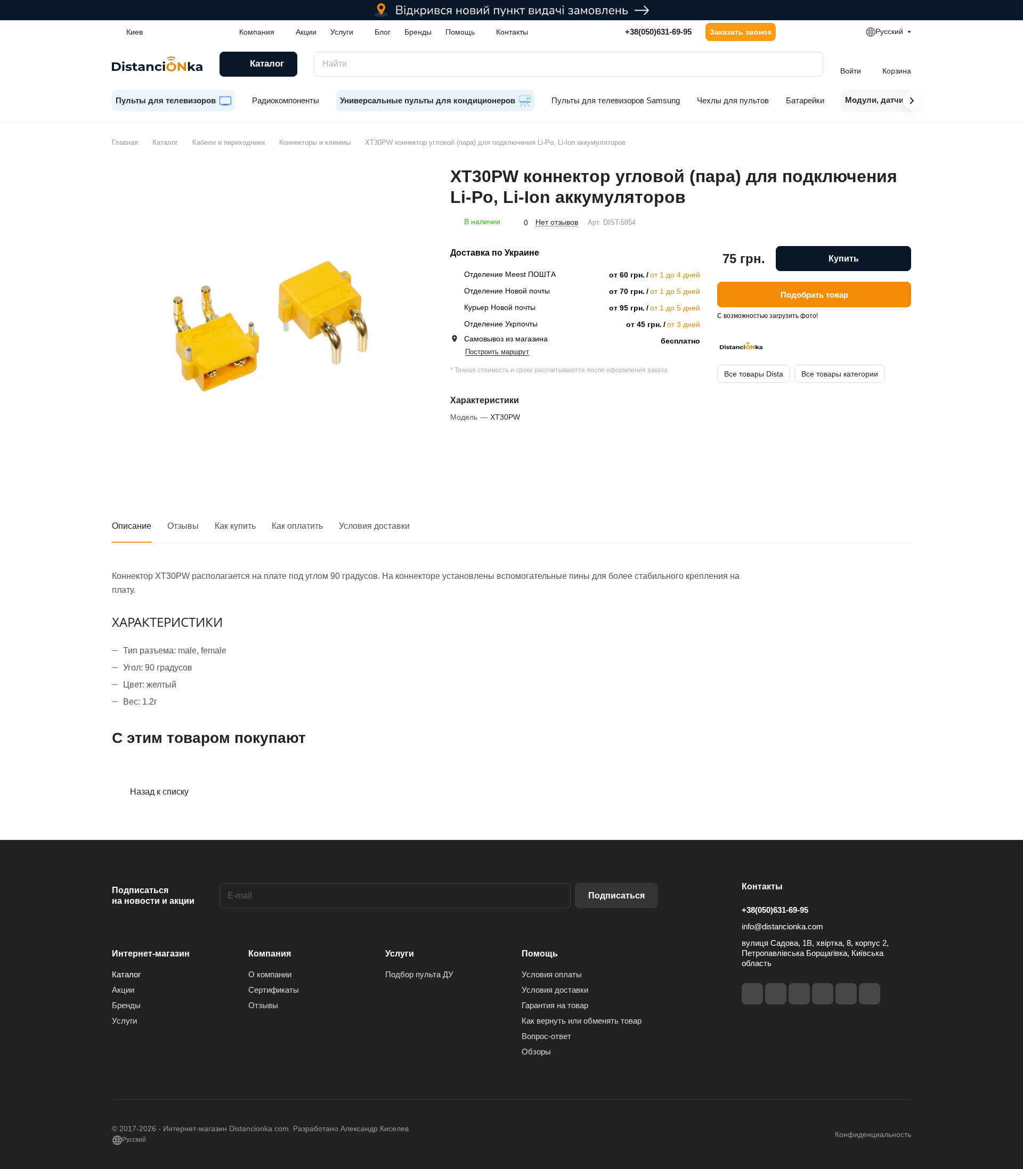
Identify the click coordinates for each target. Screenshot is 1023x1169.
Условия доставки (374, 525)
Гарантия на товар (555, 1005)
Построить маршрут (497, 352)
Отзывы (183, 525)
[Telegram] (799, 993)
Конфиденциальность (873, 1134)
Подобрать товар (814, 294)
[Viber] (846, 993)
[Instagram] (775, 993)
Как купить (235, 525)
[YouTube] (822, 993)
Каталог (126, 974)
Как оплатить (297, 525)
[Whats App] (869, 993)
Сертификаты (273, 989)
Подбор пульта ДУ (419, 974)
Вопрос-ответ (546, 1036)
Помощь (540, 953)
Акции (123, 989)
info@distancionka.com (782, 926)
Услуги (124, 1020)
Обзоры (536, 1051)
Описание (131, 525)
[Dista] (741, 346)
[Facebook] (752, 993)
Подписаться (616, 895)
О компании (269, 974)
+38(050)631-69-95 (658, 31)
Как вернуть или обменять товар (582, 1020)
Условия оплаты (552, 974)
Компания (269, 953)
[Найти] (810, 64)
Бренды (126, 1005)
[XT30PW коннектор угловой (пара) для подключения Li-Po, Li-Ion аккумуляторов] (270, 324)
